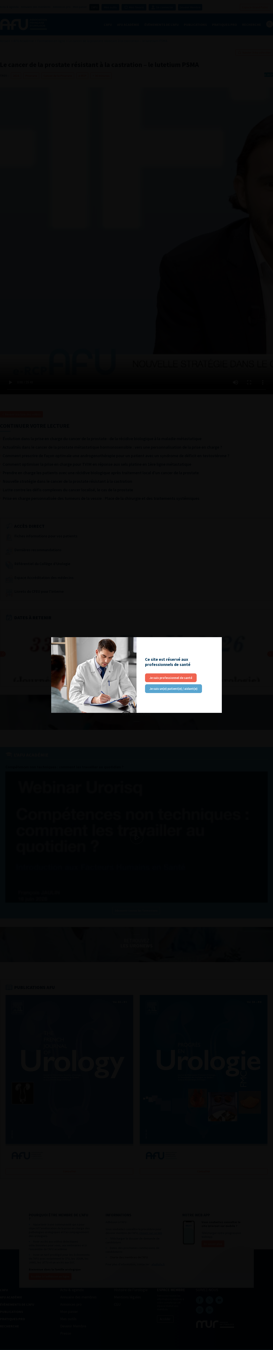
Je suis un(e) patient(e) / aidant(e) (173, 689)
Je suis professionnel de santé (171, 678)
